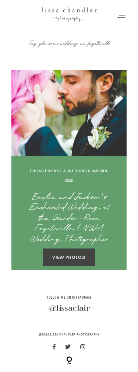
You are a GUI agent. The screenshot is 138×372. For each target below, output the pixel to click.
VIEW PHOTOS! (68, 257)
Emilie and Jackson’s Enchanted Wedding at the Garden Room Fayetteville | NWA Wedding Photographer (69, 218)
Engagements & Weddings (60, 170)
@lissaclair (69, 309)
